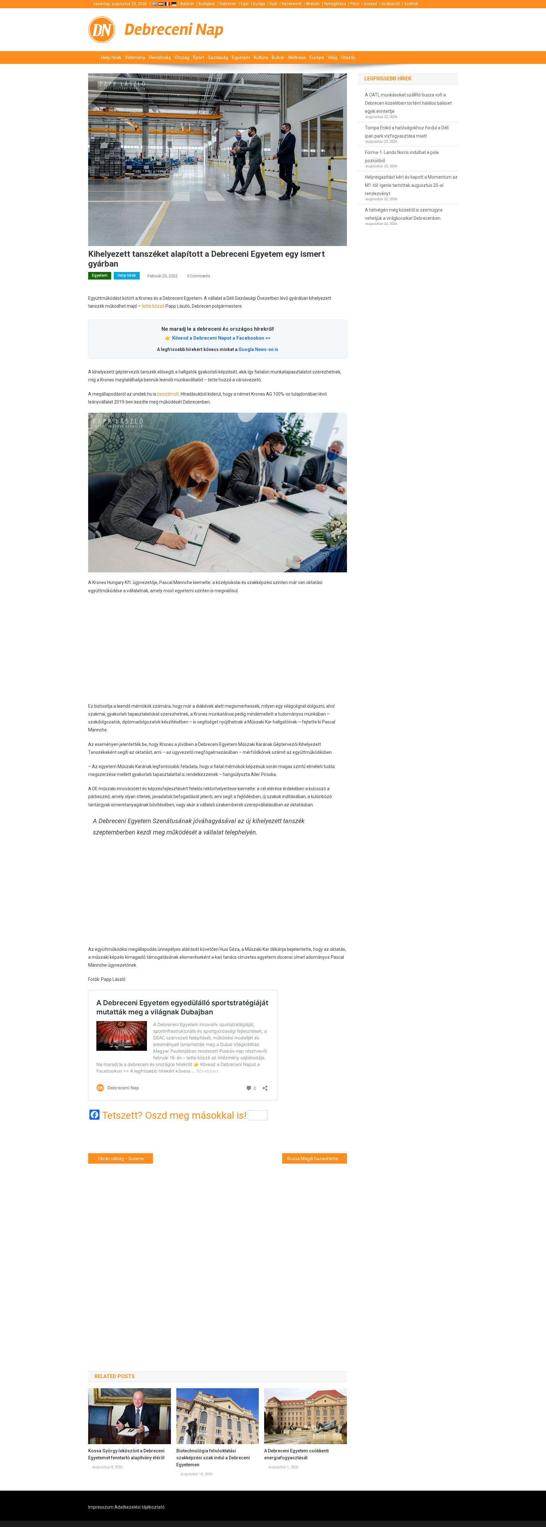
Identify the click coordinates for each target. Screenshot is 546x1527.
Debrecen (228, 4)
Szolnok (411, 4)
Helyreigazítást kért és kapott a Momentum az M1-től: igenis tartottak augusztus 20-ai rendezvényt (411, 185)
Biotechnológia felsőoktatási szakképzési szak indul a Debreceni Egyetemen (213, 1457)
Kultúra (261, 57)
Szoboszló (390, 4)
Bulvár (278, 57)
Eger (245, 4)
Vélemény (135, 57)
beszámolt (168, 394)
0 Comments (198, 276)
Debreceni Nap (174, 30)
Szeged (370, 4)
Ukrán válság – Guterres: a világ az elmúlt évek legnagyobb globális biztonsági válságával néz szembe (125, 1158)
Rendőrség (160, 57)
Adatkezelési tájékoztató (139, 1507)
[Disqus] (217, 1256)
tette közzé (153, 306)
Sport (198, 57)
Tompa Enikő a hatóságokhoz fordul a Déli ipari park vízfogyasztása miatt (407, 132)
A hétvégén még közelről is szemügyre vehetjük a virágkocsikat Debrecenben (404, 214)
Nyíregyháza (335, 4)
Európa (259, 4)
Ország (182, 57)
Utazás (348, 57)
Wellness (297, 57)
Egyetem (241, 57)
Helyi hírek (111, 57)
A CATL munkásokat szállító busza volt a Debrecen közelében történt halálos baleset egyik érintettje (408, 103)
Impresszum (100, 1507)
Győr (273, 4)
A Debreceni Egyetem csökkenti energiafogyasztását (296, 1454)
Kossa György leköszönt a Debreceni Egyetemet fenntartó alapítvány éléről (126, 1454)
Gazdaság (218, 57)
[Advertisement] (217, 648)
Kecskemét (292, 4)
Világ (332, 57)
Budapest (206, 4)
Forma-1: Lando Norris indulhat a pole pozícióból (402, 156)
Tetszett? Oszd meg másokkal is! (174, 1115)
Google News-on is (258, 349)
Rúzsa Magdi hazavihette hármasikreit (317, 1158)
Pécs (354, 4)
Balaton (187, 4)
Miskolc (313, 4)
